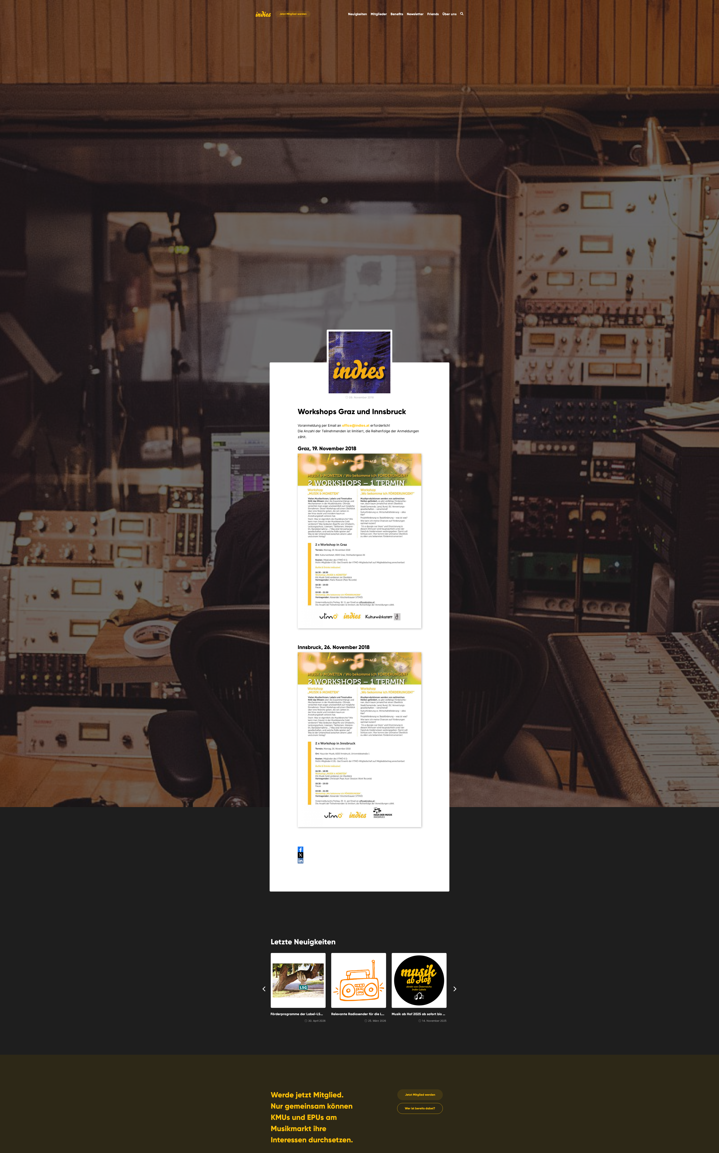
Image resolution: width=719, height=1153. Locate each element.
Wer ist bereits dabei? (420, 1108)
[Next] (454, 989)
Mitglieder (379, 14)
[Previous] (264, 989)
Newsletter (415, 14)
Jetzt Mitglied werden (420, 1094)
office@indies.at (355, 425)
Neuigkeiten (357, 14)
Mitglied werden (293, 14)
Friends (433, 14)
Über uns (449, 14)
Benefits (397, 14)
